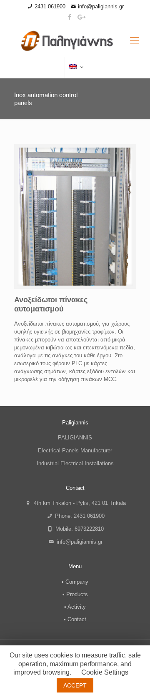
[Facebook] (69, 16)
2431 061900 (50, 6)
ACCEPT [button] (75, 685)
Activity (77, 607)
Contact (77, 619)
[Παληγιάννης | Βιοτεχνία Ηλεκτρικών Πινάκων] (75, 40)
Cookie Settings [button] (104, 672)
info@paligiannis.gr (101, 6)
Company (76, 582)
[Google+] (80, 16)
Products (77, 594)
